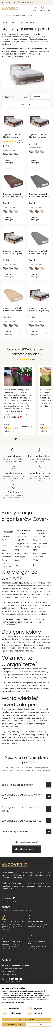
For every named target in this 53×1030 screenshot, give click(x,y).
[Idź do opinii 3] (22, 439)
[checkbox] (4, 1008)
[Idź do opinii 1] (15, 439)
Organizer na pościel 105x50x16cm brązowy (13, 195)
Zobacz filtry (24, 104)
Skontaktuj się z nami (24, 849)
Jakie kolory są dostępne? (17, 784)
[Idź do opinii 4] (26, 439)
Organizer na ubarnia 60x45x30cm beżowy (38, 135)
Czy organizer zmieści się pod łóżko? (19, 809)
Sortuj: (26, 97)
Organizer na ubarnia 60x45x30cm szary (12, 135)
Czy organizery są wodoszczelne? (21, 820)
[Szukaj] (3, 15)
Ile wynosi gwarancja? (15, 831)
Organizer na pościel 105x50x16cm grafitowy (39, 195)
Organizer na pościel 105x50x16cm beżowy (12, 309)
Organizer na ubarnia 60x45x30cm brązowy (12, 252)
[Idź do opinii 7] (37, 439)
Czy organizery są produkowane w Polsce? (22, 796)
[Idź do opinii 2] (19, 439)
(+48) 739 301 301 (14, 979)
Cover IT (5, 22)
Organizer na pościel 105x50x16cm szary (38, 252)
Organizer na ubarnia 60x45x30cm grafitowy (39, 309)
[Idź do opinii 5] (30, 439)
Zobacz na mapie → (10, 974)
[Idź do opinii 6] (33, 439)
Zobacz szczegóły (9, 161)
